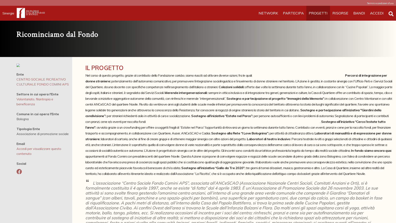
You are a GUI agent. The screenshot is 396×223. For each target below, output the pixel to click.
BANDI (359, 13)
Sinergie (8, 13)
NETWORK (268, 13)
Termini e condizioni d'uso (380, 3)
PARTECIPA (293, 13)
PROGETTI (318, 13)
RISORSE (340, 13)
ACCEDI (377, 13)
